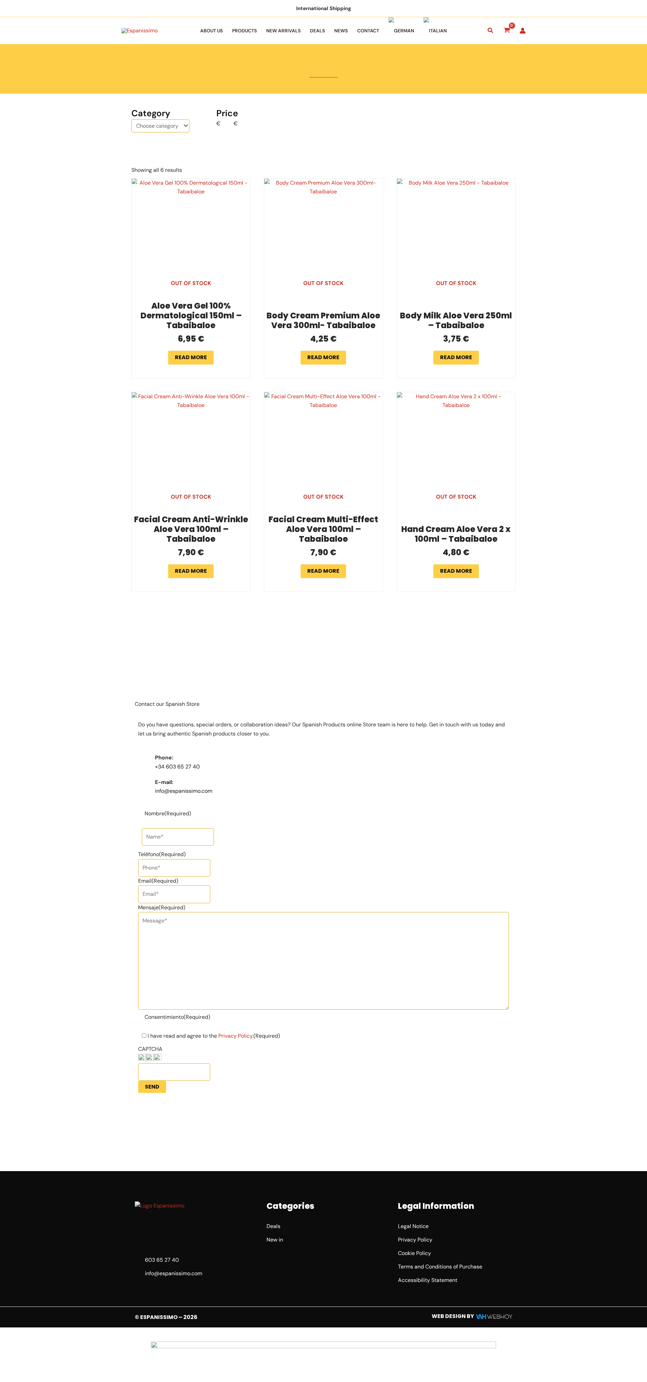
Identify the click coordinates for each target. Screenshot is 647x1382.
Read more (191, 357)
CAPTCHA (150, 1049)
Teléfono (162, 854)
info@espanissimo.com (183, 790)
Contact (368, 31)
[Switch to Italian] (435, 30)
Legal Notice (413, 1226)
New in (275, 1239)
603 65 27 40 (162, 1259)
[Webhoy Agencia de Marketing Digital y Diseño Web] (494, 1316)
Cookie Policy (414, 1253)
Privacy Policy (235, 1035)
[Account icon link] (523, 31)
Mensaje (161, 907)
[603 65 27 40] (138, 1260)
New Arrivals (283, 31)
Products (244, 31)
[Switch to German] (401, 30)
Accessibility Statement (427, 1280)
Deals (317, 31)
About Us (211, 31)
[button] (491, 30)
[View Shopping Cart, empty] (506, 30)
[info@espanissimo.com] (138, 1273)
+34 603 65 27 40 (177, 766)
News (341, 31)
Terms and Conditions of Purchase (440, 1266)
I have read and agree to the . (214, 1035)
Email (158, 880)
